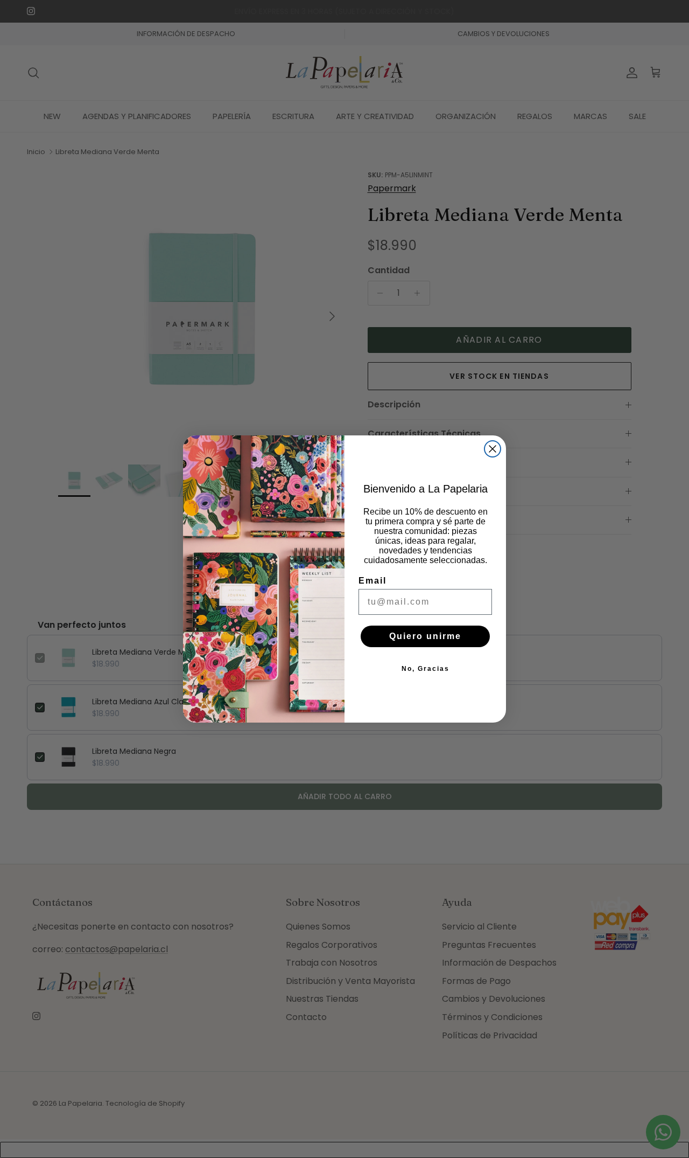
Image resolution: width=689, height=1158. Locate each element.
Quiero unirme (425, 636)
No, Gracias (425, 668)
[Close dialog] (492, 449)
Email (372, 580)
